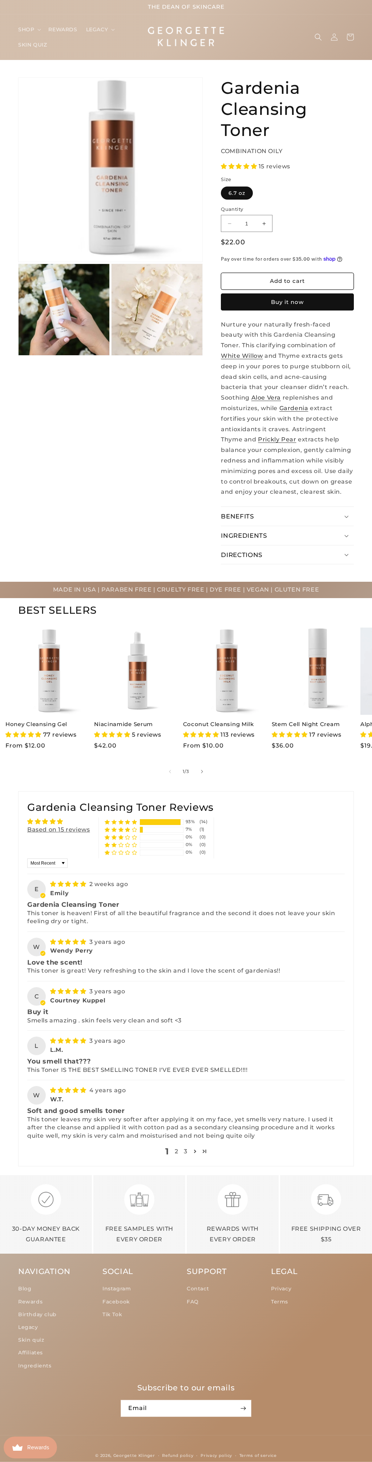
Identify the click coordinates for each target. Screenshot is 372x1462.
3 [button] (185, 1151)
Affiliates (30, 1352)
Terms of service (258, 1455)
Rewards (30, 1301)
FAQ (193, 1301)
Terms (279, 1301)
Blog (24, 1288)
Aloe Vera (266, 397)
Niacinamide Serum (123, 724)
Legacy (28, 1327)
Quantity (232, 209)
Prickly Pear (277, 439)
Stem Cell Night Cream (306, 724)
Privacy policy (216, 1455)
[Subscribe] (243, 1408)
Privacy (281, 1288)
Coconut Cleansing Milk (218, 724)
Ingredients (35, 1365)
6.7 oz (237, 193)
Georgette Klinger (134, 1455)
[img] (69, 884)
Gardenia (293, 408)
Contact (198, 1288)
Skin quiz (31, 1340)
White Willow (242, 355)
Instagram (116, 1288)
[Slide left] (170, 772)
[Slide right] (202, 772)
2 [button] (176, 1151)
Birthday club (37, 1314)
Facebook (116, 1301)
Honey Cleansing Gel (36, 724)
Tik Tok (112, 1314)
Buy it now (287, 302)
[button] (29, 29)
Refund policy (177, 1455)
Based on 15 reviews (58, 829)
